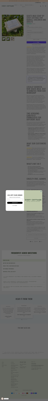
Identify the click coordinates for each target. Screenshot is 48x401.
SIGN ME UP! (15, 202)
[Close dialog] (41, 191)
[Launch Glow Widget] (2, 398)
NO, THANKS (15, 205)
